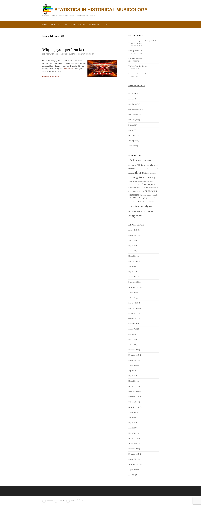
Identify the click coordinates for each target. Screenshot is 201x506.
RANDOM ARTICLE (136, 86)
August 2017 (132, 470)
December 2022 (133, 261)
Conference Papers (134, 109)
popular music (132, 191)
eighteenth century (144, 177)
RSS (82, 501)
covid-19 (155, 168)
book (144, 165)
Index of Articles (59, 24)
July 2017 (131, 475)
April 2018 (132, 428)
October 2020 (132, 318)
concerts (150, 168)
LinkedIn (62, 501)
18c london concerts (139, 160)
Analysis (131, 99)
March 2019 (132, 381)
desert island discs (151, 173)
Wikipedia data (67, 68)
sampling (144, 198)
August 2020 (132, 329)
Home (44, 24)
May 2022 (131, 272)
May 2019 (131, 376)
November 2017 (133, 454)
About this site (78, 24)
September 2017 (133, 464)
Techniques (132, 141)
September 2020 (133, 324)
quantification (135, 194)
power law (140, 191)
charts (148, 165)
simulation (131, 202)
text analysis (143, 206)
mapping (131, 187)
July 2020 (131, 334)
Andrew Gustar (68, 54)
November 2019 (133, 355)
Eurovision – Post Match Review (139, 74)
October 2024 (132, 235)
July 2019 (131, 371)
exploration (141, 181)
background (132, 165)
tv (129, 211)
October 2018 (132, 402)
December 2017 (133, 449)
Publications (132, 135)
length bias (139, 184)
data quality (131, 173)
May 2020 (131, 339)
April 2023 (132, 251)
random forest (146, 195)
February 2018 (133, 438)
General (131, 130)
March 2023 (132, 256)
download (131, 177)
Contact (108, 24)
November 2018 (133, 397)
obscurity (151, 187)
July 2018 (131, 417)
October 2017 (132, 459)
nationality (138, 187)
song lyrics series (145, 201)
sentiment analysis (152, 198)
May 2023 (131, 245)
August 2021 (132, 292)
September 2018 (133, 407)
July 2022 (131, 266)
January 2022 (132, 277)
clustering (132, 168)
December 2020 (133, 308)
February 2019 (133, 386)
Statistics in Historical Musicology (101, 9)
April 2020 (132, 344)
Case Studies (132, 104)
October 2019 (132, 360)
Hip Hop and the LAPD (136, 51)
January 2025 (132, 230)
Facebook (50, 501)
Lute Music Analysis (135, 58)
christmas (154, 165)
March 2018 (132, 433)
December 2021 (133, 282)
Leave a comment (86, 54)
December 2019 (133, 350)
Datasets (131, 125)
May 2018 (131, 423)
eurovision (132, 181)
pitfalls (156, 187)
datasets (140, 172)
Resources (94, 24)
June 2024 (131, 240)
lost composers (149, 184)
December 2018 (133, 391)
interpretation (132, 184)
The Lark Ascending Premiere (138, 66)
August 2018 (132, 412)
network (145, 187)
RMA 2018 (136, 198)
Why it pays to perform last (63, 50)
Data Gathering (133, 114)
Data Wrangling (133, 120)
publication (151, 190)
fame (145, 181)
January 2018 (132, 443)
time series (155, 206)
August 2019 (132, 365)
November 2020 (133, 313)
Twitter (73, 501)
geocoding (150, 181)
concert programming (142, 168)
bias (139, 164)
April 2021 (132, 298)
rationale (153, 195)
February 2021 (133, 303)
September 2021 (133, 287)
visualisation (137, 211)
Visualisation (132, 146)
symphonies (131, 206)
